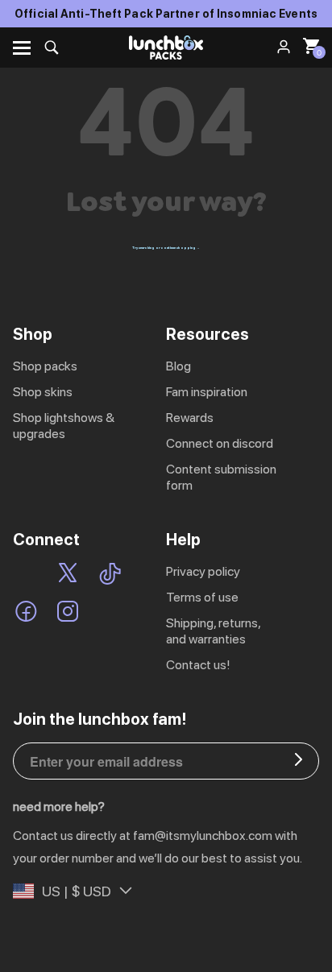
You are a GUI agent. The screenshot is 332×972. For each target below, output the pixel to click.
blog (178, 366)
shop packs (45, 366)
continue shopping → (180, 248)
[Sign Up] (298, 761)
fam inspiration (206, 391)
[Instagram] (67, 613)
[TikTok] (110, 575)
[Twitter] (68, 575)
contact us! (198, 664)
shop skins (43, 391)
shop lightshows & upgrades (63, 425)
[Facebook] (26, 613)
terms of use (202, 597)
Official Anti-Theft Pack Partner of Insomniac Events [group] (166, 13)
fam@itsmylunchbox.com (202, 835)
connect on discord (219, 443)
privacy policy (203, 571)
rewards (190, 417)
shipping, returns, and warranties (213, 631)
